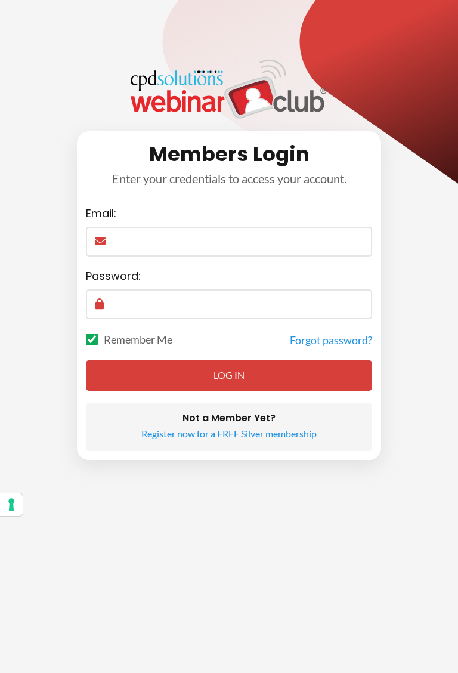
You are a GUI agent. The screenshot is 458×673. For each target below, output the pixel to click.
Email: (101, 213)
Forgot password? (331, 340)
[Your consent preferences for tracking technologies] (11, 504)
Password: (113, 275)
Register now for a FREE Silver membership (229, 433)
